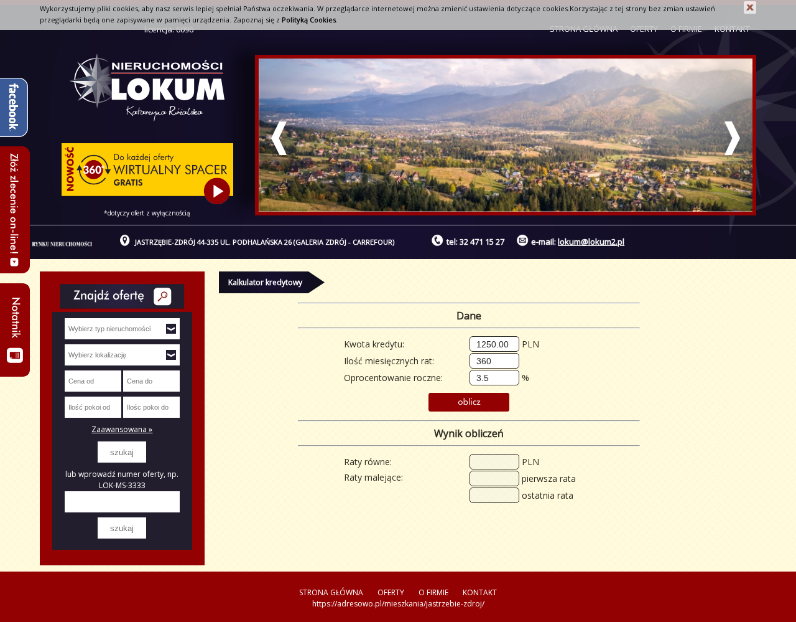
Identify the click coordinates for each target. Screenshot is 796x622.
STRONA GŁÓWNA (331, 592)
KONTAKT (480, 592)
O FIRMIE (433, 592)
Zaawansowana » (121, 429)
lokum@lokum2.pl (591, 241)
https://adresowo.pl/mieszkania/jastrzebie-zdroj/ (398, 603)
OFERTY (390, 592)
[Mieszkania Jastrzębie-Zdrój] (147, 89)
